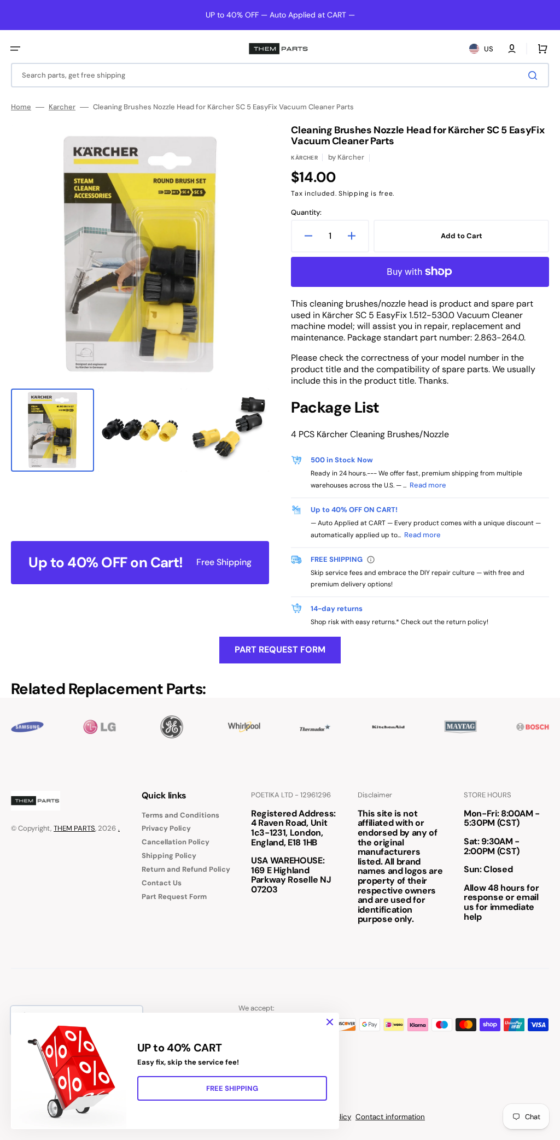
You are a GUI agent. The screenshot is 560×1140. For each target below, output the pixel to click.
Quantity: (306, 212)
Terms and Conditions (180, 815)
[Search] (535, 75)
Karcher (62, 107)
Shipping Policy (169, 855)
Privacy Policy (166, 828)
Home (21, 107)
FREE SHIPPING (232, 1088)
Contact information (390, 1116)
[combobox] (280, 75)
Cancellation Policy (175, 842)
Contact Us (162, 883)
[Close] (330, 1022)
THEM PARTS (74, 828)
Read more (428, 485)
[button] (15, 49)
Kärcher (304, 157)
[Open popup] (370, 559)
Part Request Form (280, 649)
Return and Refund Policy (186, 869)
